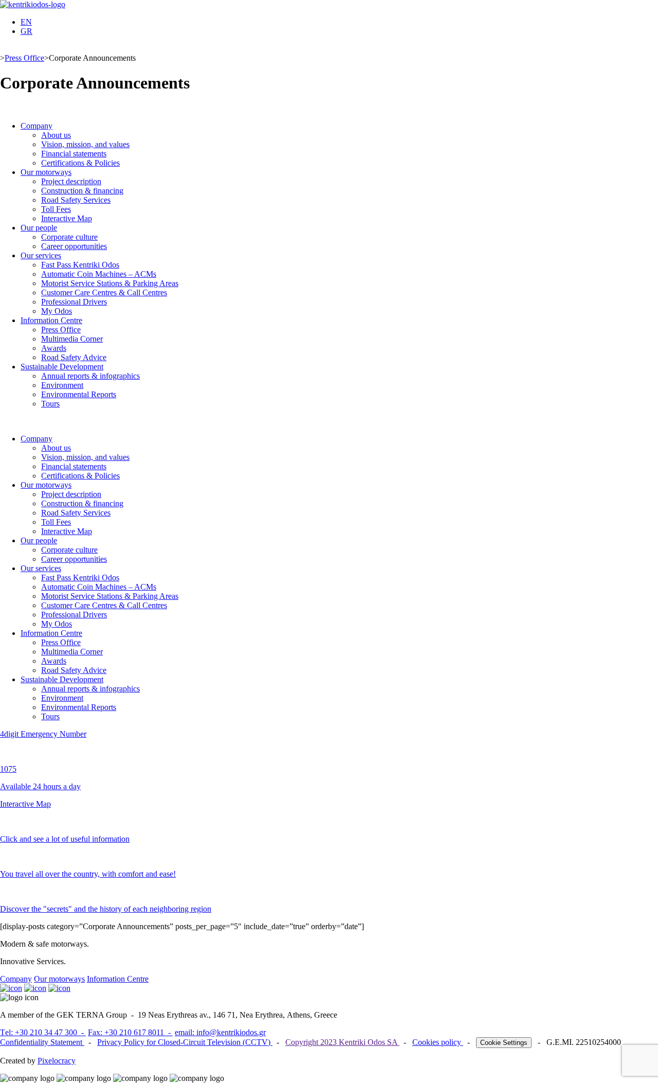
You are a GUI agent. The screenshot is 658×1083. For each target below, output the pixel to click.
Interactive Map (66, 218)
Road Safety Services (76, 200)
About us (56, 135)
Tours (50, 403)
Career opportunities (74, 246)
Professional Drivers (74, 301)
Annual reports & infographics (90, 375)
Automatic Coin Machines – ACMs (98, 274)
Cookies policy (437, 1042)
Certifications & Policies (80, 162)
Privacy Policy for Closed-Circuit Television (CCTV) (184, 1042)
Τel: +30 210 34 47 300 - (43, 1032)
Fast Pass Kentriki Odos (80, 264)
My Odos (56, 311)
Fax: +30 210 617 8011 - (130, 1032)
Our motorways (46, 172)
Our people (39, 227)
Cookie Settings (503, 1042)
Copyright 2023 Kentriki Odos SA (342, 1042)
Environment (62, 385)
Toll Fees (56, 209)
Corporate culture (69, 237)
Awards (53, 348)
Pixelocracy (57, 1060)
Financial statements (73, 153)
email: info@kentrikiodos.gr (220, 1032)
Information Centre (51, 320)
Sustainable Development (62, 366)
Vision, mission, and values (85, 144)
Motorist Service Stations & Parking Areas (109, 283)
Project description (71, 181)
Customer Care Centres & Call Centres (104, 292)
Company (36, 125)
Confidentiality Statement (42, 1042)
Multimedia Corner (72, 338)
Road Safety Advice (73, 357)
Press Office (24, 58)
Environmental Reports (78, 394)
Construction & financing (82, 190)
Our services (41, 255)
